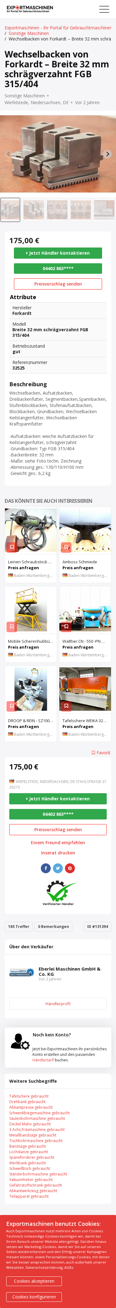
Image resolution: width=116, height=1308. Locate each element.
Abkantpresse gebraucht (31, 1107)
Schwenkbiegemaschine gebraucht (39, 1112)
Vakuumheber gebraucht (31, 1179)
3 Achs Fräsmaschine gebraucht (37, 1129)
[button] (10, 209)
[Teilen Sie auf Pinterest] (70, 868)
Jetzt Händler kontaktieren (59, 253)
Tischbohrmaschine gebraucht (35, 1140)
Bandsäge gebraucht (27, 1146)
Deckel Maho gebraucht (30, 1124)
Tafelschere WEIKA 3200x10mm (86, 720)
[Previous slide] (8, 154)
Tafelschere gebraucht (29, 1096)
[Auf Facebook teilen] (46, 868)
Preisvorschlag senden (58, 284)
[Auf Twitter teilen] (58, 868)
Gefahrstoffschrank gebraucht (35, 1185)
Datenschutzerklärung (44, 1267)
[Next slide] (107, 154)
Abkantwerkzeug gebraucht (33, 1190)
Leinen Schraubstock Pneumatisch (32, 561)
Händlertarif (43, 1060)
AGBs (68, 1267)
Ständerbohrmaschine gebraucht (38, 1174)
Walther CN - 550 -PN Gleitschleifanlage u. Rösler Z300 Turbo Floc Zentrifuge (86, 641)
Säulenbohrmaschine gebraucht (37, 1118)
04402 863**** (58, 268)
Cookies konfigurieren (34, 1297)
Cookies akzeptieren (34, 1281)
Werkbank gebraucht (27, 1163)
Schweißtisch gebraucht (29, 1168)
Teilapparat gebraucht (29, 1196)
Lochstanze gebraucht (28, 1151)
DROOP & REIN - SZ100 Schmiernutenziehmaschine (32, 720)
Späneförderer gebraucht (31, 1157)
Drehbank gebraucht (27, 1101)
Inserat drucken (58, 853)
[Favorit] (11, 547)
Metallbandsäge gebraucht (32, 1135)
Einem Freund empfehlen (58, 842)
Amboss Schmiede (79, 561)
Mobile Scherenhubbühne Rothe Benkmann (32, 641)
